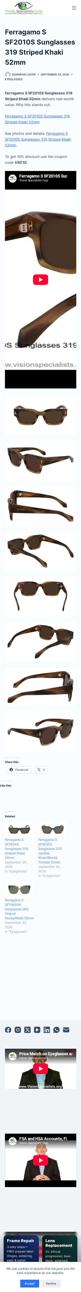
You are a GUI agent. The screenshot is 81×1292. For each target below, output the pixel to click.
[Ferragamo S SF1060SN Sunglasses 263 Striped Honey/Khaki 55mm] (19, 890)
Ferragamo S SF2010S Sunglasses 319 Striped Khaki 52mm (38, 139)
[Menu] (74, 8)
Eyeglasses (13, 79)
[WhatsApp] (56, 1030)
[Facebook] (8, 1030)
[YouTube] (37, 1030)
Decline (51, 1283)
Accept (30, 1283)
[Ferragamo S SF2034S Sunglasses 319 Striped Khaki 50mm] (19, 829)
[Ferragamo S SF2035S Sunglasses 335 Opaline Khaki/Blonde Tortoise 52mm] (52, 829)
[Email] (66, 1030)
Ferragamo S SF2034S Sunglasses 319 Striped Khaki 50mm (16, 849)
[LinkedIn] (47, 1030)
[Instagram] (18, 1030)
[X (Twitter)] (27, 1030)
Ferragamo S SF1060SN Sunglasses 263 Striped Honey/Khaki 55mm (19, 909)
